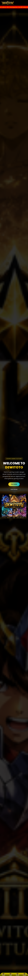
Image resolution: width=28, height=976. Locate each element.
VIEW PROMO (14, 489)
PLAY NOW (14, 484)
